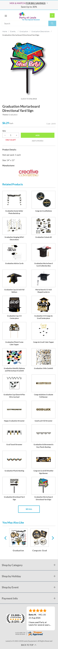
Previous (5, 537)
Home (4, 31)
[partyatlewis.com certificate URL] (29, 633)
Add (38, 135)
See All (29, 509)
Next (52, 537)
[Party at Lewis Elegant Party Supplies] (29, 15)
